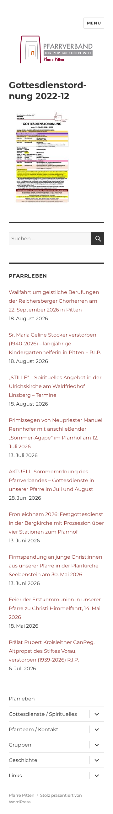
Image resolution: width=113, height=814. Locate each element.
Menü (94, 22)
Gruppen (20, 745)
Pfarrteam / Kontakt (33, 729)
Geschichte (23, 760)
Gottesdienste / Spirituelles (43, 714)
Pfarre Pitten (22, 795)
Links (15, 776)
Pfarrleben (22, 699)
